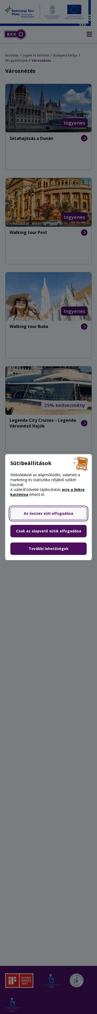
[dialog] (48, 507)
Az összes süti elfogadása (48, 513)
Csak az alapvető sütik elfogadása (48, 531)
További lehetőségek (49, 548)
